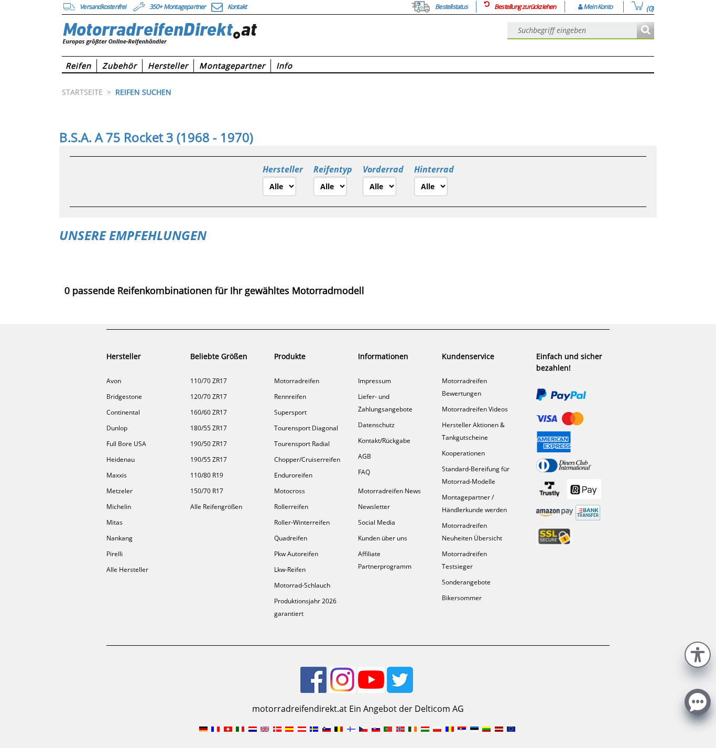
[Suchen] (645, 30)
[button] (698, 653)
